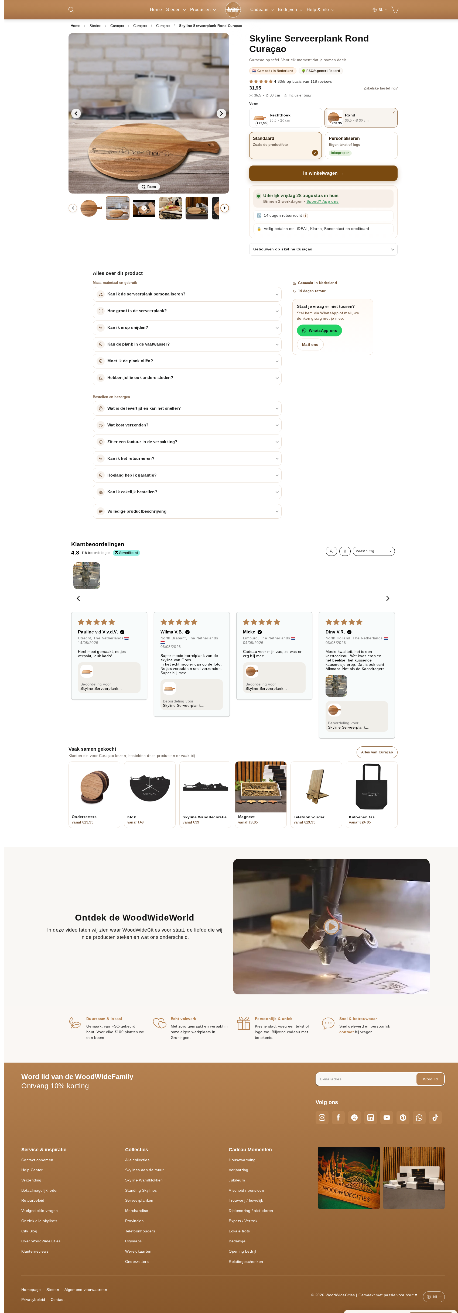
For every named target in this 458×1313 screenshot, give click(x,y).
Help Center (32, 1170)
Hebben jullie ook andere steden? (140, 377)
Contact (57, 1299)
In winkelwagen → (323, 173)
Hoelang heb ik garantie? (131, 475)
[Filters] (345, 551)
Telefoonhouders (140, 1231)
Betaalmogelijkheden (40, 1190)
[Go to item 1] (86, 575)
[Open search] (331, 551)
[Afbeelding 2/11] (117, 208)
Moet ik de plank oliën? (130, 361)
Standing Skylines (141, 1190)
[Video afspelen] (144, 208)
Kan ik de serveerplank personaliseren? (146, 294)
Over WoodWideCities (41, 1241)
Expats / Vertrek (243, 1221)
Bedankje (237, 1241)
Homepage (31, 1289)
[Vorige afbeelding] (76, 113)
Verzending (31, 1180)
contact (346, 1032)
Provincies (134, 1221)
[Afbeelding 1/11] (91, 208)
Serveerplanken (139, 1200)
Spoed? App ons (322, 201)
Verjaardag (238, 1170)
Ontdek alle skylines (39, 1221)
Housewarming (242, 1160)
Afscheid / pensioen (246, 1190)
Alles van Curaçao (377, 752)
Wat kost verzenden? (128, 425)
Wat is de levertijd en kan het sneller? (144, 408)
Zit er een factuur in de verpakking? (142, 442)
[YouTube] (386, 1117)
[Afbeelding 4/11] (197, 208)
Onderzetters (137, 1261)
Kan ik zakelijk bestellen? (132, 492)
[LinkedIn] (370, 1117)
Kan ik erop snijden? (127, 327)
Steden (174, 9)
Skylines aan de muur (144, 1170)
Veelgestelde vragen (39, 1210)
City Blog (29, 1231)
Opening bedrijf (242, 1251)
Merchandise (136, 1210)
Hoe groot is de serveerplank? (137, 311)
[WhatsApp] (419, 1117)
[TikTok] (435, 1117)
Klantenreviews (35, 1251)
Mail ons (310, 344)
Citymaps (133, 1241)
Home (156, 9)
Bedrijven (288, 9)
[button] (261, 81)
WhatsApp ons (323, 330)
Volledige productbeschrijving (136, 511)
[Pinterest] (403, 1117)
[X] (354, 1117)
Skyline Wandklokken (144, 1180)
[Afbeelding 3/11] (170, 208)
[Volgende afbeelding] (221, 113)
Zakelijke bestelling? (381, 88)
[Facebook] (338, 1117)
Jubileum (237, 1180)
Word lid (430, 1079)
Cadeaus (260, 9)
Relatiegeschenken (246, 1261)
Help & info (318, 9)
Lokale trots (239, 1231)
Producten (201, 9)
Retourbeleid (32, 1200)
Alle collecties (137, 1160)
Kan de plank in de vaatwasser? (138, 344)
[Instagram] (322, 1117)
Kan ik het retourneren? (130, 458)
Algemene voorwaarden (85, 1289)
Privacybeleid (33, 1299)
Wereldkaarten (138, 1251)
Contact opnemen (37, 1160)
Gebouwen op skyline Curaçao (282, 249)
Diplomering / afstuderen (251, 1210)
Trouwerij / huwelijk (246, 1200)
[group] (149, 113)
